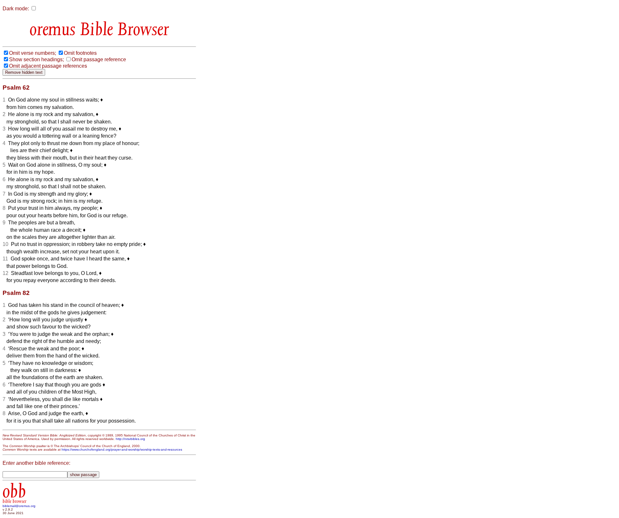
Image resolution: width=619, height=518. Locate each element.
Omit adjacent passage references (48, 66)
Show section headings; (36, 59)
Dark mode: (16, 8)
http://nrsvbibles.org (130, 439)
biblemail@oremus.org (19, 506)
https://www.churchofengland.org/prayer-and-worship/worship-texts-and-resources (122, 449)
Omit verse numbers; (32, 53)
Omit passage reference (99, 59)
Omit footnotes (80, 53)
